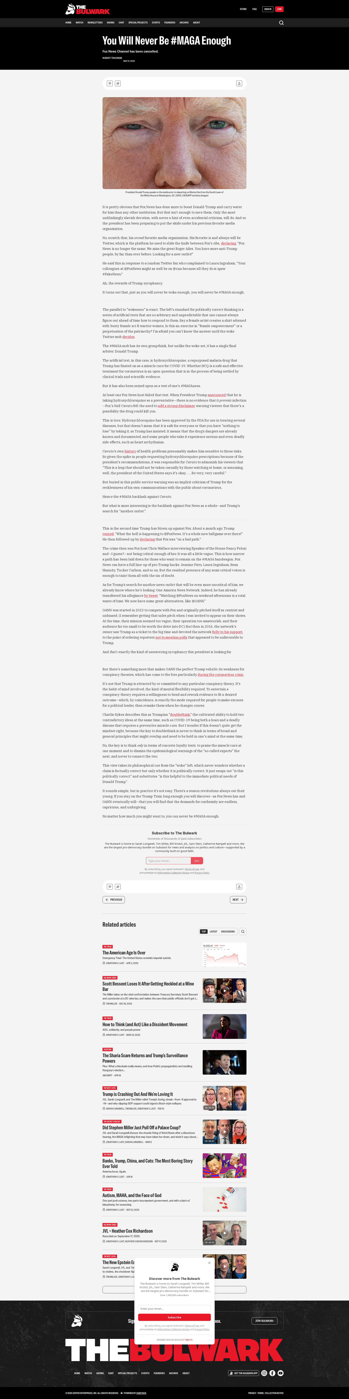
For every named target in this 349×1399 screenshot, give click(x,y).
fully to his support (227, 632)
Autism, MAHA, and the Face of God (132, 1195)
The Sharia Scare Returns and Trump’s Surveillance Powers (145, 1058)
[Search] (281, 23)
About (196, 22)
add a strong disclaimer (176, 406)
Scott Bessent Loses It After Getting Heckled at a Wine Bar (148, 986)
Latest (213, 931)
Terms (260, 1393)
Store (243, 9)
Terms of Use (192, 1325)
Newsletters (95, 22)
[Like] (110, 83)
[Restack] (118, 83)
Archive (184, 22)
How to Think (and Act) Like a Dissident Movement (145, 1024)
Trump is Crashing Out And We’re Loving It (138, 1094)
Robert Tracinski (112, 58)
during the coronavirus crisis (220, 675)
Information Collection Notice (173, 1329)
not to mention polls (171, 637)
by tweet (151, 596)
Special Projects (138, 22)
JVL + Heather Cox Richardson (128, 1231)
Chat (121, 22)
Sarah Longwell (115, 1108)
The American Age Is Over (124, 952)
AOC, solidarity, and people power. (122, 1030)
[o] (224, 990)
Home (68, 22)
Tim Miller (111, 1003)
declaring (228, 243)
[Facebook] (272, 1373)
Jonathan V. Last (115, 963)
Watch (79, 22)
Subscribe (174, 1317)
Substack (141, 1393)
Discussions (228, 931)
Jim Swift (107, 1075)
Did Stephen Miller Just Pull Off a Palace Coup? (142, 1127)
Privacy (252, 1393)
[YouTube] (281, 1373)
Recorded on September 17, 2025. (121, 1236)
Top (204, 931)
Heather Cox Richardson (139, 1241)
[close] (209, 1263)
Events (156, 22)
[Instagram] (264, 1373)
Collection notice (274, 1393)
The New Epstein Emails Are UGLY (130, 1262)
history (130, 451)
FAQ (254, 9)
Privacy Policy (202, 1329)
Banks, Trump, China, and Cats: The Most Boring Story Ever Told (148, 1163)
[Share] (239, 83)
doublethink (180, 714)
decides (129, 337)
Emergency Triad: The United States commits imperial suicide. (137, 958)
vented (108, 534)
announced (217, 395)
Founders (169, 22)
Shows (110, 22)
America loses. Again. (114, 1171)
